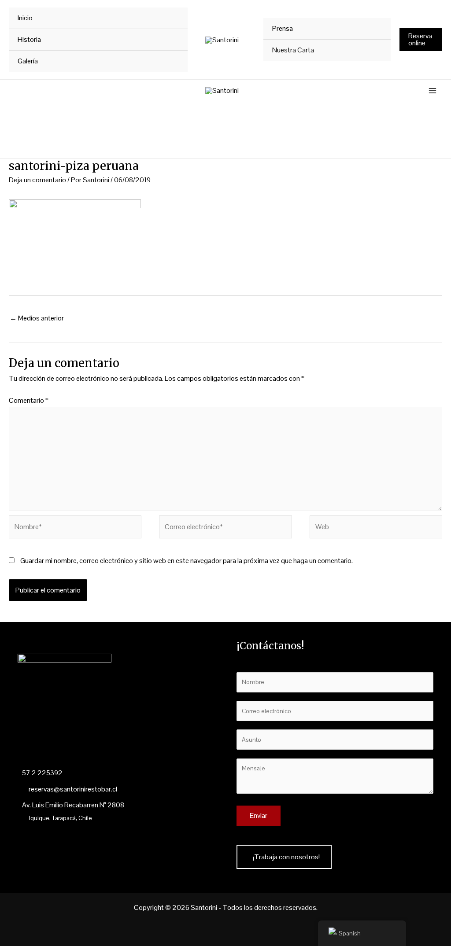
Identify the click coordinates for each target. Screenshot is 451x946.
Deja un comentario (37, 179)
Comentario (28, 400)
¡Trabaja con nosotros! (286, 856)
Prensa (282, 28)
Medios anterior (37, 318)
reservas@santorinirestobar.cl (72, 789)
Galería (28, 61)
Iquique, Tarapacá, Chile (60, 818)
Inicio (25, 17)
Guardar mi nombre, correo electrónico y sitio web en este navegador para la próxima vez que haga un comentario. (186, 560)
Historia (29, 39)
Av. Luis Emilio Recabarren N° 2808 (73, 805)
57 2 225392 (42, 772)
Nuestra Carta (293, 50)
